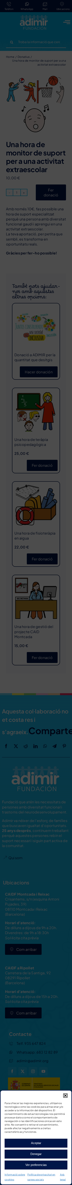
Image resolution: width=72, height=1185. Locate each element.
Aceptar (36, 1143)
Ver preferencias (36, 1165)
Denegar (36, 1154)
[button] (65, 1096)
